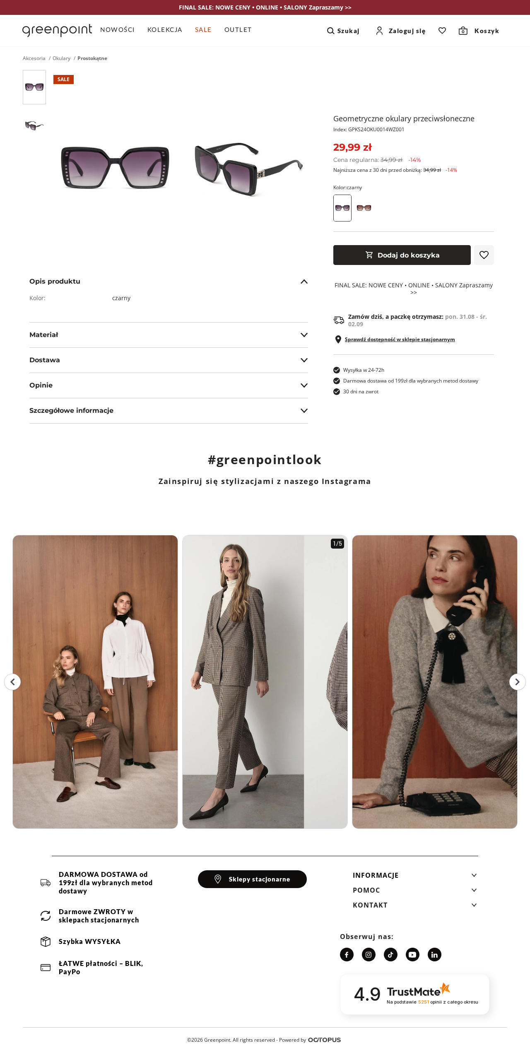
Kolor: (347, 187)
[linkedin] (434, 954)
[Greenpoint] (57, 30)
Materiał (43, 335)
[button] (415, 877)
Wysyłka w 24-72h (363, 369)
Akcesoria (34, 58)
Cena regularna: (377, 160)
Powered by (292, 1039)
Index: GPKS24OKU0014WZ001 (369, 129)
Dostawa (44, 360)
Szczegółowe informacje (71, 410)
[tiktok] (391, 954)
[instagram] (369, 954)
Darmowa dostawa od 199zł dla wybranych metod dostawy (410, 380)
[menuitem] (120, 30)
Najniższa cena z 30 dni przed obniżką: (395, 169)
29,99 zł (352, 147)
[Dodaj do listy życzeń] (484, 255)
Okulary (61, 58)
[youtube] (412, 954)
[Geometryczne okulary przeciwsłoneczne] (34, 87)
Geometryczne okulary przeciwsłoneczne (404, 118)
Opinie (41, 385)
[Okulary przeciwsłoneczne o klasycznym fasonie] (364, 208)
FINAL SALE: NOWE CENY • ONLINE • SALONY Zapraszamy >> (414, 289)
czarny (121, 298)
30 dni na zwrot (360, 391)
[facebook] (347, 954)
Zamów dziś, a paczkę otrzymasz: (417, 320)
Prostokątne (92, 58)
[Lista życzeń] (442, 30)
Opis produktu (54, 281)
